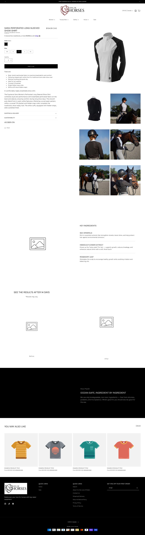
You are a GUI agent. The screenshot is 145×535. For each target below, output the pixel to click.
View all (138, 425)
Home (40, 486)
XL (31, 52)
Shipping (6, 32)
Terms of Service (78, 506)
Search (75, 486)
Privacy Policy (77, 503)
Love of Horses (74, 526)
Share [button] (8, 127)
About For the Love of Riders (81, 490)
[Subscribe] (137, 488)
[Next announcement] (140, 1)
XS (8, 52)
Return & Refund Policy (80, 499)
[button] (139, 10)
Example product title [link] (12, 468)
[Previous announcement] (5, 1)
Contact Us (76, 493)
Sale (40, 490)
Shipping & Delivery (79, 496)
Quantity (6, 57)
